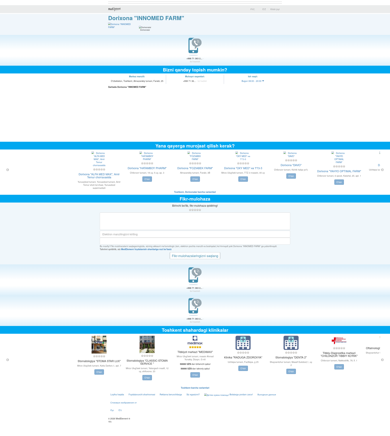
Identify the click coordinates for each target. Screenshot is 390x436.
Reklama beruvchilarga (171, 394)
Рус (112, 410)
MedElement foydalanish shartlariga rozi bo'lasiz (146, 249)
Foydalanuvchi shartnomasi (142, 394)
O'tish (147, 179)
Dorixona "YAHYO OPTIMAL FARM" (339, 171)
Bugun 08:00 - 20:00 (252, 80)
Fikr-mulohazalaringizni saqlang (195, 255)
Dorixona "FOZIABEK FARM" (195, 168)
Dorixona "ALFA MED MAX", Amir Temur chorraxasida (99, 175)
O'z (120, 410)
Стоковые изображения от (123, 402)
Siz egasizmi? (193, 394)
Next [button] (382, 169)
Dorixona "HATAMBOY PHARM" (147, 168)
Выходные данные (266, 394)
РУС (252, 9)
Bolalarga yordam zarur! (241, 394)
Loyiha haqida (117, 394)
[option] (195, 170)
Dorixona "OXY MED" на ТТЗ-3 (243, 168)
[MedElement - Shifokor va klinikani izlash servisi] (114, 9)
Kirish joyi (275, 9)
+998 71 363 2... (195, 60)
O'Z (264, 9)
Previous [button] (7, 169)
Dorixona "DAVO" (291, 165)
